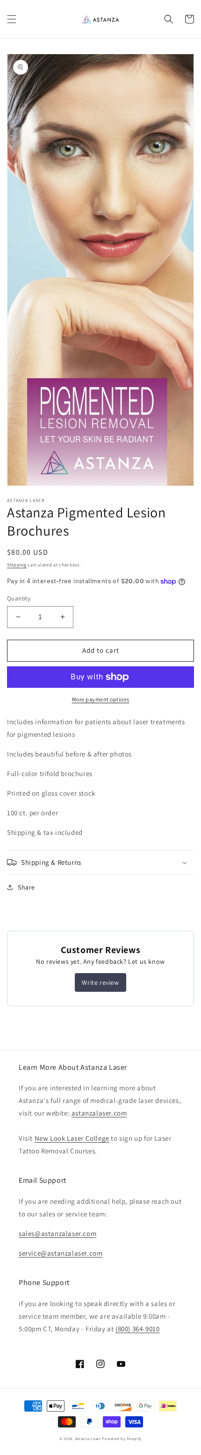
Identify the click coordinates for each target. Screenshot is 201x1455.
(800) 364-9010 (137, 1328)
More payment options (100, 699)
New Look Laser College (72, 1138)
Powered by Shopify (122, 1438)
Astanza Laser (88, 1438)
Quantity (18, 598)
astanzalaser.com (99, 1113)
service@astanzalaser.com (60, 1253)
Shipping (17, 565)
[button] (11, 19)
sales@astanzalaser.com (57, 1233)
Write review (100, 982)
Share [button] (26, 887)
